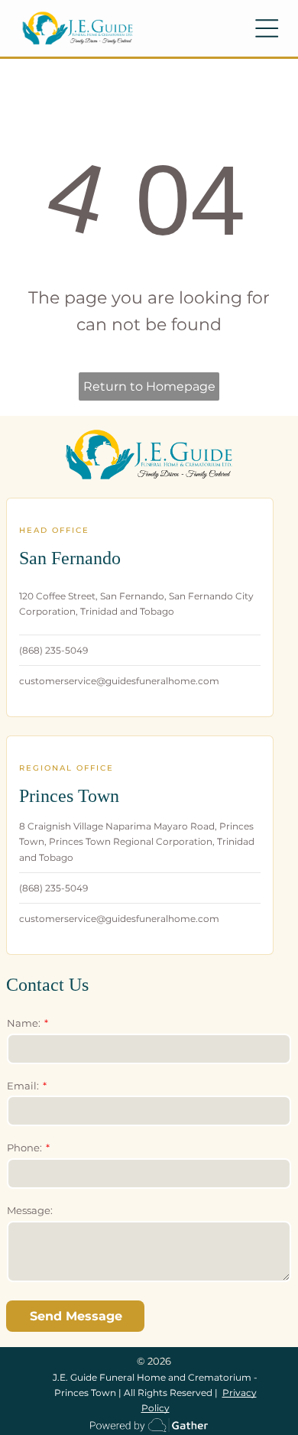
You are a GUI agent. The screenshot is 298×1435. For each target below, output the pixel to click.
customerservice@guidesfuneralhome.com (119, 681)
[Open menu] (266, 28)
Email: (23, 1085)
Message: (30, 1210)
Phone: (24, 1147)
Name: (23, 1023)
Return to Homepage (149, 386)
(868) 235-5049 (53, 650)
